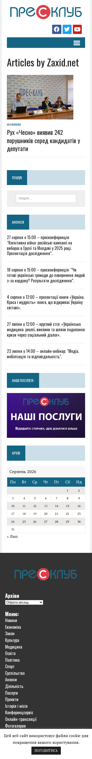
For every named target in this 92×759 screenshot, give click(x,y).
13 (45, 506)
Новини (14, 124)
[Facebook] (56, 29)
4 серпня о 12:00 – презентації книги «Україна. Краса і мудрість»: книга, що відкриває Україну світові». (45, 302)
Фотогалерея (15, 726)
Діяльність (14, 686)
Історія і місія (16, 706)
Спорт (10, 666)
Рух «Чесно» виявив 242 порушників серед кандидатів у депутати (43, 140)
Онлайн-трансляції (21, 719)
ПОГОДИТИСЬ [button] (46, 750)
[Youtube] (77, 29)
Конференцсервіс (19, 712)
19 (34, 514)
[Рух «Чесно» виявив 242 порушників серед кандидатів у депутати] (40, 116)
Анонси (18, 222)
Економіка (13, 627)
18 (24, 514)
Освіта (10, 653)
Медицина (13, 647)
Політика (12, 660)
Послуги (11, 693)
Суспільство (15, 673)
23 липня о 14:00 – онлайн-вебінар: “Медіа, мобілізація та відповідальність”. (43, 354)
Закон (10, 633)
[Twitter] (67, 29)
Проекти (11, 699)
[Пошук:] (46, 198)
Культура (12, 640)
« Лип (12, 536)
